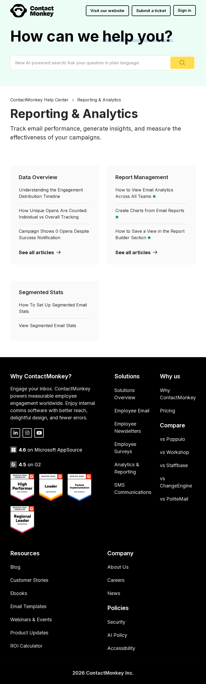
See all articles (36, 252)
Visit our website (107, 10)
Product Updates (29, 632)
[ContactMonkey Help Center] (32, 10)
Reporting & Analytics (99, 99)
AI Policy (117, 635)
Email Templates (28, 606)
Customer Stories (29, 580)
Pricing (167, 410)
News (113, 593)
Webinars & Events (31, 619)
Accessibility (121, 648)
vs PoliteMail (174, 499)
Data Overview (38, 177)
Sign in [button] (184, 10)
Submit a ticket (151, 10)
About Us (117, 567)
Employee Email (131, 410)
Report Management (141, 177)
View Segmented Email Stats (47, 325)
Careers (115, 580)
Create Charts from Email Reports (149, 210)
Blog (15, 567)
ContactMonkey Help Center (39, 99)
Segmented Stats (41, 292)
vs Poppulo (172, 439)
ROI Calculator (26, 646)
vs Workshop (174, 452)
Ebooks (18, 593)
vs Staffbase (174, 465)
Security (116, 622)
